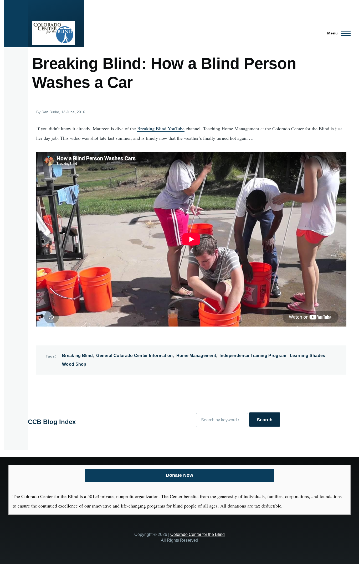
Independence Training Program (252, 355)
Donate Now (179, 475)
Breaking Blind (77, 355)
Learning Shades (307, 355)
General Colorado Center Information (134, 355)
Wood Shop (74, 364)
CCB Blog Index (52, 421)
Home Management (196, 355)
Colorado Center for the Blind (197, 534)
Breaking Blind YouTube (160, 128)
